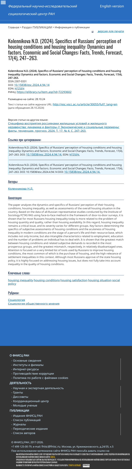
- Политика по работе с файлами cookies (39, 378)
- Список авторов (23, 433)
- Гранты (17, 392)
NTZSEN (19, 88)
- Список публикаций (26, 420)
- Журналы (18, 424)
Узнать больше (74, 465)
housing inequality (20, 280)
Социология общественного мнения (33, 303)
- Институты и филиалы (27, 365)
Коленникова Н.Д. (20, 188)
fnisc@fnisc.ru (51, 446)
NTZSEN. (74, 154)
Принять (86, 465)
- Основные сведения (26, 360)
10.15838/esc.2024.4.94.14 (31, 85)
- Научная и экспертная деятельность (37, 388)
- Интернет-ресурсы (25, 369)
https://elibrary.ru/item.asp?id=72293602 (44, 92)
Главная (13, 27)
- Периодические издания (29, 429)
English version (112, 6)
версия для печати (110, 31)
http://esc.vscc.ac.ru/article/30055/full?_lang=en (85, 104)
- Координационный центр (30, 401)
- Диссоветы (19, 397)
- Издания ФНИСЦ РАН (26, 416)
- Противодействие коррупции (32, 373)
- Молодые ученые (24, 405)
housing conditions (47, 280)
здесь (52, 457)
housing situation (100, 280)
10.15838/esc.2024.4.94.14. (44, 154)
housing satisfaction (73, 280)
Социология (16, 300)
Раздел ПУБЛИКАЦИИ (37, 27)
